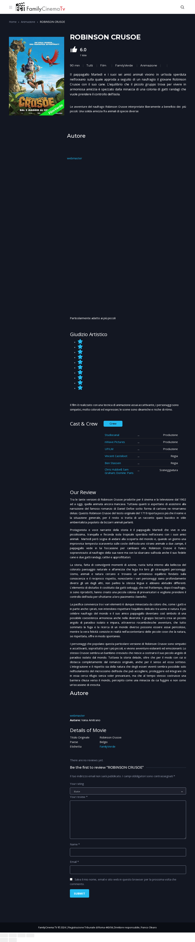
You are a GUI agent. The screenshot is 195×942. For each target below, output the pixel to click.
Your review (79, 797)
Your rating (77, 784)
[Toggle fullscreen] (22, 935)
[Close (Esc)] (4, 935)
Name (75, 844)
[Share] (13, 935)
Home (12, 22)
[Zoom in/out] (30, 935)
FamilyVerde (124, 65)
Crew (113, 423)
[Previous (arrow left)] (4, 940)
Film (103, 65)
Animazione (28, 22)
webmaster (74, 158)
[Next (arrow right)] (13, 940)
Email (74, 862)
